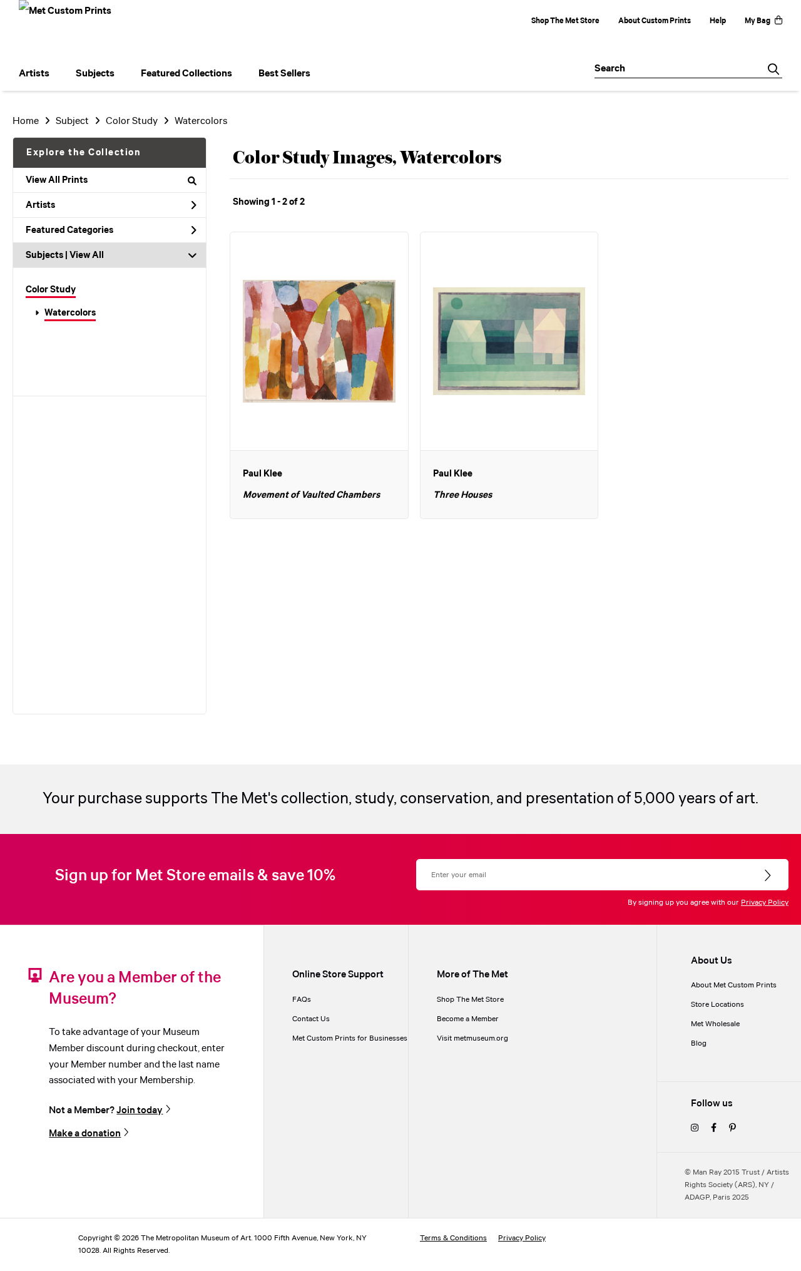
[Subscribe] (768, 876)
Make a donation (85, 1133)
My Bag (757, 21)
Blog (699, 1043)
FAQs (301, 999)
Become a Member (468, 1019)
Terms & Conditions (453, 1238)
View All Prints (57, 180)
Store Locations (717, 1004)
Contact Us (311, 1019)
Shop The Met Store (565, 21)
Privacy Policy (764, 902)
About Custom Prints (654, 21)
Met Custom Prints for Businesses (349, 1038)
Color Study (51, 290)
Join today (139, 1110)
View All (86, 255)
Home (26, 121)
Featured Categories (69, 230)
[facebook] (714, 1128)
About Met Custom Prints (734, 985)
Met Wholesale (715, 1024)
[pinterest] (732, 1128)
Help (718, 21)
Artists (40, 205)
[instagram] (694, 1128)
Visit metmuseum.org (472, 1038)
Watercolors (70, 313)
